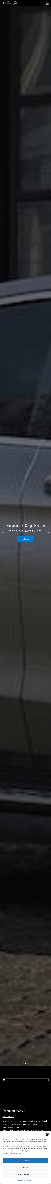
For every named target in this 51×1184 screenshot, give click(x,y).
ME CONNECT (8, 1117)
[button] (47, 1134)
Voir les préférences (25, 1175)
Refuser (26, 1168)
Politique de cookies (24, 1180)
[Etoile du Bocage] (7, 3)
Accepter (25, 1161)
